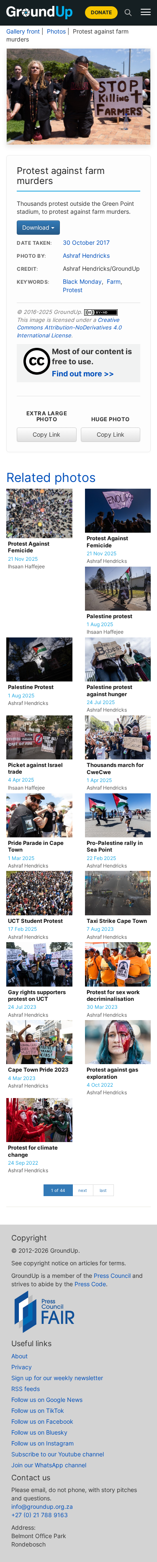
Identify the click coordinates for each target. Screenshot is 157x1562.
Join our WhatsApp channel (48, 1465)
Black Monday (82, 281)
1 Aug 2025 (100, 624)
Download (36, 227)
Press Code (90, 1283)
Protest (72, 290)
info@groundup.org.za (42, 1506)
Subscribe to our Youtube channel (57, 1454)
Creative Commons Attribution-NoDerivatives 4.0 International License (69, 327)
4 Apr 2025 (21, 780)
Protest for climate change (33, 1151)
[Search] (128, 12)
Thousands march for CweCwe (115, 768)
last (103, 1190)
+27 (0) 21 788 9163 (39, 1514)
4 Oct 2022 (100, 1085)
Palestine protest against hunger (109, 690)
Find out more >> (83, 373)
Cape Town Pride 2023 (38, 1070)
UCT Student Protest (35, 921)
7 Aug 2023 (100, 929)
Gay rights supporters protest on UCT (37, 995)
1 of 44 (58, 1190)
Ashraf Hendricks (86, 255)
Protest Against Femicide (28, 547)
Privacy (21, 1366)
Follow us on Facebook (42, 1421)
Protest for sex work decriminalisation (113, 995)
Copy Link (46, 434)
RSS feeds (25, 1388)
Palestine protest (109, 616)
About (19, 1356)
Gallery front (23, 31)
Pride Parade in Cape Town (36, 846)
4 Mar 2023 (22, 1078)
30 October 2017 (86, 242)
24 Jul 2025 (101, 702)
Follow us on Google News (46, 1399)
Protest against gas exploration (112, 1073)
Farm (114, 281)
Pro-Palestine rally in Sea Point (115, 846)
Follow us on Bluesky (39, 1432)
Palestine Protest (31, 687)
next (82, 1190)
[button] (146, 12)
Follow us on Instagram (42, 1443)
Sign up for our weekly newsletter (57, 1377)
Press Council (112, 1275)
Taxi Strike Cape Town (117, 921)
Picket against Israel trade (35, 768)
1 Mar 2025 (21, 858)
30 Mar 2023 (102, 1007)
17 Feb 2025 (22, 929)
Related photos (51, 477)
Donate (101, 12)
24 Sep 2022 (23, 1163)
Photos (56, 31)
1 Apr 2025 (99, 780)
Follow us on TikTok (37, 1410)
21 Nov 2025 (23, 559)
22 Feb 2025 (101, 858)
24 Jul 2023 (22, 1007)
